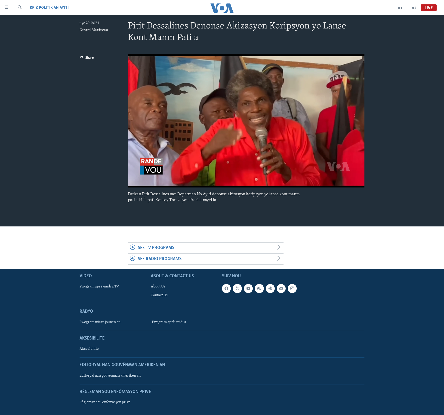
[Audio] (414, 7)
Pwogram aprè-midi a (169, 322)
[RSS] (259, 288)
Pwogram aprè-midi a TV (99, 286)
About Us (158, 286)
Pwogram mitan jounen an (100, 322)
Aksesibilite (89, 349)
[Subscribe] (281, 288)
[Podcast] (270, 288)
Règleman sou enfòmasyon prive (105, 402)
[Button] (87, 58)
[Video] (400, 7)
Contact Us (159, 295)
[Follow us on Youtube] (248, 288)
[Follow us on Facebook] (226, 288)
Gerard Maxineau (94, 30)
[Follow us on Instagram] (292, 288)
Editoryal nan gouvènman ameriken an (110, 376)
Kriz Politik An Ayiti (49, 8)
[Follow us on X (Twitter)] (237, 288)
